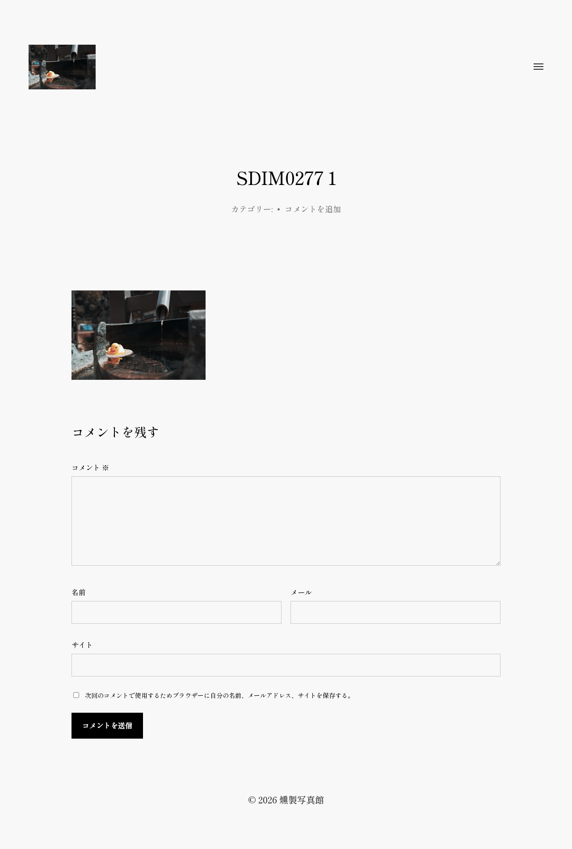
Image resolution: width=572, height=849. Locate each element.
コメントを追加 (313, 208)
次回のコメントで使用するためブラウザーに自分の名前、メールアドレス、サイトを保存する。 (219, 695)
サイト (82, 644)
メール (301, 592)
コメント (90, 467)
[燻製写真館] (268, 67)
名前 (79, 592)
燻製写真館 (301, 799)
